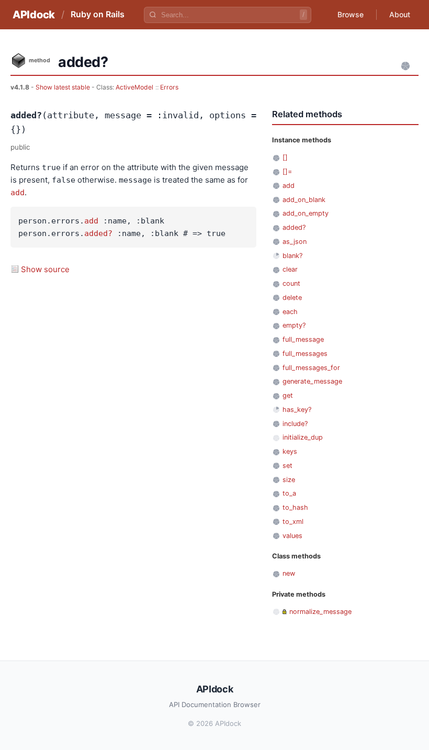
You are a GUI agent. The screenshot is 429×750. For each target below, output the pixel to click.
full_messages (305, 353)
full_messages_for (311, 368)
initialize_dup (303, 437)
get (288, 395)
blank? (292, 256)
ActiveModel (134, 87)
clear (290, 269)
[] (285, 157)
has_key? (297, 409)
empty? (294, 325)
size (289, 480)
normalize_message (320, 611)
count (291, 283)
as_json (295, 241)
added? (98, 233)
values (292, 536)
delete (292, 297)
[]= (287, 171)
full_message (303, 339)
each (290, 312)
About (399, 14)
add (17, 192)
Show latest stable (64, 87)
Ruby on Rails (98, 14)
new (289, 573)
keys (290, 451)
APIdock (34, 14)
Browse (350, 14)
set (287, 465)
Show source (45, 269)
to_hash (295, 507)
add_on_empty (306, 213)
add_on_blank (304, 200)
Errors (169, 87)
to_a (289, 493)
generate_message (312, 381)
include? (295, 424)
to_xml (293, 521)
